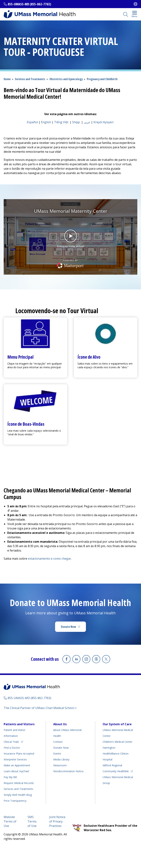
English (46, 122)
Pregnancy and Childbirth (102, 79)
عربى (87, 122)
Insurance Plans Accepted (19, 753)
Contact (58, 741)
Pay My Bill (10, 777)
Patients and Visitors (19, 724)
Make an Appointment (17, 765)
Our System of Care (117, 724)
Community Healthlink (116, 771)
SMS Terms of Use (32, 821)
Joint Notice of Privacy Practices (57, 821)
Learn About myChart (16, 771)
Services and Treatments (30, 79)
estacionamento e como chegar (49, 558)
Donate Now (73, 628)
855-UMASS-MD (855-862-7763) (29, 4)
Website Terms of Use (10, 821)
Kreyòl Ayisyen (103, 122)
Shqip (76, 122)
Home (7, 79)
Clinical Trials (13, 741)
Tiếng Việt (61, 122)
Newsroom (60, 765)
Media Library (61, 759)
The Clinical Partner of (40, 708)
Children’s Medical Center (117, 741)
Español (32, 122)
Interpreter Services (15, 759)
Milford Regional (112, 765)
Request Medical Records (19, 783)
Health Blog (18, 795)
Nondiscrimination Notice (68, 771)
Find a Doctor (12, 747)
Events (57, 753)
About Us (60, 724)
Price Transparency (15, 800)
